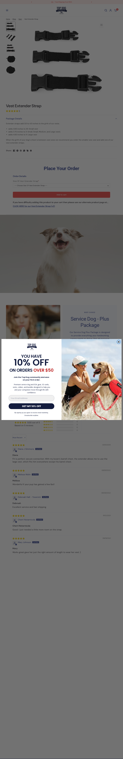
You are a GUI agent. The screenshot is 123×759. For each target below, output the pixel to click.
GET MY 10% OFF (31, 406)
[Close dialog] (119, 342)
